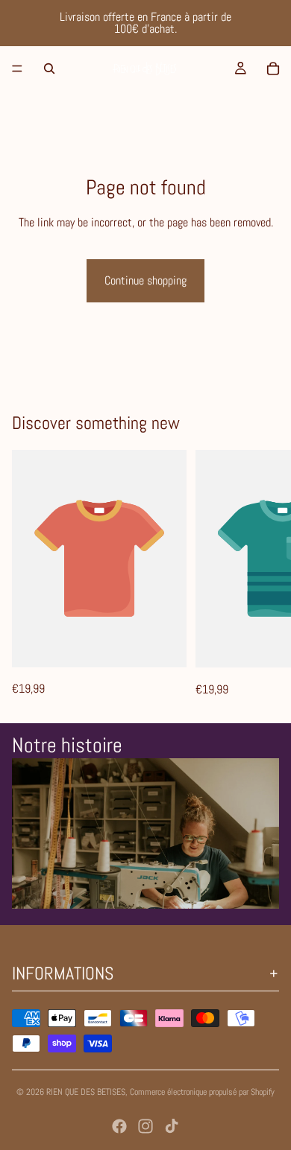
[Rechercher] (49, 68)
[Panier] (273, 68)
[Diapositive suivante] (262, 574)
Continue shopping (145, 280)
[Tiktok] (172, 1126)
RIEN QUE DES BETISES (85, 1092)
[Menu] (17, 68)
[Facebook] (119, 1126)
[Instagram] (145, 1126)
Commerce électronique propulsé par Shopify (202, 1092)
